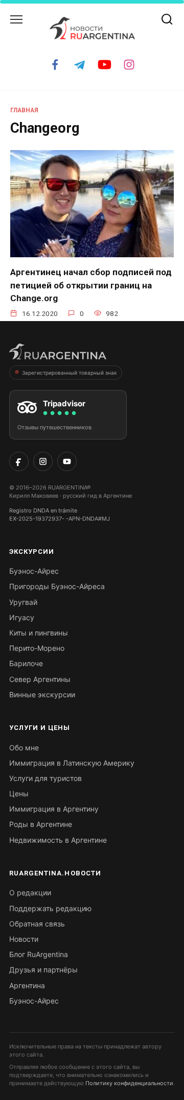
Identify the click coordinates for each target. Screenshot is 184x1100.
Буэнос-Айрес (34, 571)
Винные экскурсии (42, 694)
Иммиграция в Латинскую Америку (71, 763)
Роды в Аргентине (40, 824)
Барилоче (26, 663)
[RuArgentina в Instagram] (43, 461)
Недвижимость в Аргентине (58, 840)
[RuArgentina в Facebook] (19, 461)
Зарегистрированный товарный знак (69, 373)
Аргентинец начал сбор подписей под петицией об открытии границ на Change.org (91, 285)
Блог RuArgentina (38, 954)
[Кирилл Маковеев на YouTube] (67, 461)
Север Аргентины (40, 679)
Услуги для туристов (45, 778)
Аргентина (27, 985)
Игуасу (21, 617)
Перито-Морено (36, 648)
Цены (19, 793)
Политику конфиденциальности (129, 1083)
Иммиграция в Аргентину (54, 808)
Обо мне (24, 747)
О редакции (30, 892)
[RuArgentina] (57, 355)
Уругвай (23, 602)
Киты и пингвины (38, 632)
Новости (23, 939)
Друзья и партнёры (43, 969)
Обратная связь (37, 923)
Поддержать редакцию (50, 908)
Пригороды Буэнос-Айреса (57, 586)
